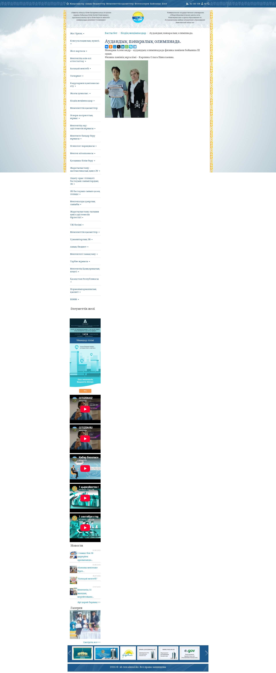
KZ (191, 3)
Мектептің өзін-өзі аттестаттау (80, 60)
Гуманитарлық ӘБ (80, 239)
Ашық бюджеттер (95, 3)
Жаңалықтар (77, 3)
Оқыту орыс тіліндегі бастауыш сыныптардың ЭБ (84, 181)
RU (194, 3)
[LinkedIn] (122, 46)
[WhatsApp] (127, 46)
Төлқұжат (76, 75)
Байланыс (155, 3)
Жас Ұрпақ (76, 33)
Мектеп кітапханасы (82, 153)
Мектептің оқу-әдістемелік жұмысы (82, 127)
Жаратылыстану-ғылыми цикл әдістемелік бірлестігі (84, 214)
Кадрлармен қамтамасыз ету (84, 84)
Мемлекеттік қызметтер (120, 3)
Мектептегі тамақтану (83, 254)
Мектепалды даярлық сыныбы (82, 203)
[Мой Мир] (114, 46)
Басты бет (111, 33)
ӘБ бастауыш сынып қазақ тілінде (85, 192)
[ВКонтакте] (106, 46)
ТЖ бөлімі (76, 224)
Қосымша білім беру (82, 160)
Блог (164, 3)
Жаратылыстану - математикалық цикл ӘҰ (84, 169)
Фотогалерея (142, 3)
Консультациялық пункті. (84, 40)
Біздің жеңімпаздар (81, 100)
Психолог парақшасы (82, 145)
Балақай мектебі (79, 68)
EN (198, 3)
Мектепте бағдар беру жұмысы (82, 137)
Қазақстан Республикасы (84, 278)
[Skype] (131, 46)
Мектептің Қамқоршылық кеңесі (85, 270)
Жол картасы (78, 50)
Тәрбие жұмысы (79, 261)
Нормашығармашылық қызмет (83, 290)
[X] (118, 46)
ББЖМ (73, 299)
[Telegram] (135, 46)
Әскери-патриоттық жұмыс (81, 117)
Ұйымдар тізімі (85, 340)
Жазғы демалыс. (79, 93)
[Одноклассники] (110, 46)
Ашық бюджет (78, 246)
